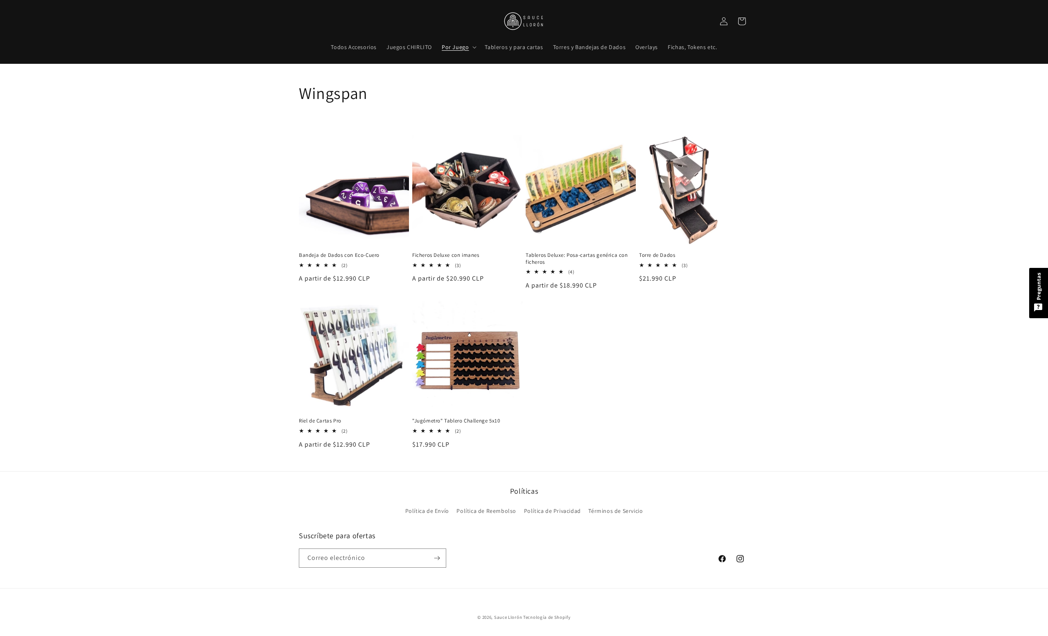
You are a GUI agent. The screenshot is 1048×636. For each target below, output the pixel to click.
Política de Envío (427, 511)
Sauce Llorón (508, 617)
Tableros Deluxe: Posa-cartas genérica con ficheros (577, 258)
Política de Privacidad (552, 511)
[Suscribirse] (437, 558)
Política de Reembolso (486, 511)
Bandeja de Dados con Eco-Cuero (339, 255)
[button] (458, 47)
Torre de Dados (657, 255)
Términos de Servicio (615, 511)
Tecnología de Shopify (547, 617)
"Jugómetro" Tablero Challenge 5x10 (456, 421)
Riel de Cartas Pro (320, 421)
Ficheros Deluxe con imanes (445, 255)
